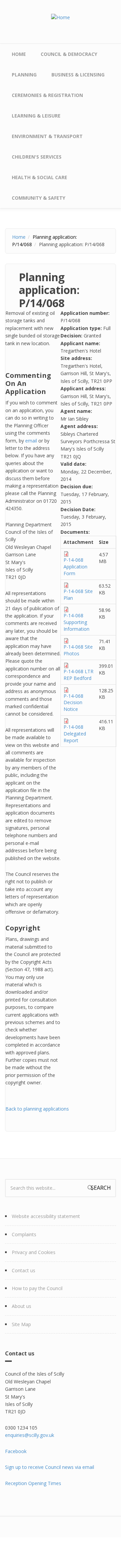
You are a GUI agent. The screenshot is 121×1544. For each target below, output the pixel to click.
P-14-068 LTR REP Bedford (78, 674)
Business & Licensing (78, 74)
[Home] (60, 17)
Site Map (21, 1324)
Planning (24, 74)
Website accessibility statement (46, 1216)
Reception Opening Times (33, 1483)
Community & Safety (38, 198)
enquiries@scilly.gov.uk (29, 1435)
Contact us (23, 1270)
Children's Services (37, 157)
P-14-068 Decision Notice (73, 703)
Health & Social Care (39, 177)
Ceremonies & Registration (47, 95)
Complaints (24, 1234)
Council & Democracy (69, 54)
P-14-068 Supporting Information (76, 622)
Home (19, 54)
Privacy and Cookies (33, 1252)
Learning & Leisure (36, 115)
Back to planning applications (37, 1109)
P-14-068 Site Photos (78, 650)
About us (21, 1306)
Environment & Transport (47, 136)
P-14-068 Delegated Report (75, 734)
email (31, 440)
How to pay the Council (37, 1288)
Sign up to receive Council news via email (49, 1467)
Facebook (16, 1451)
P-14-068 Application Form (75, 567)
